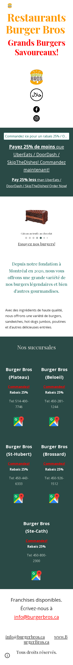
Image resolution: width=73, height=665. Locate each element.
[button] (7, 657)
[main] (36, 23)
